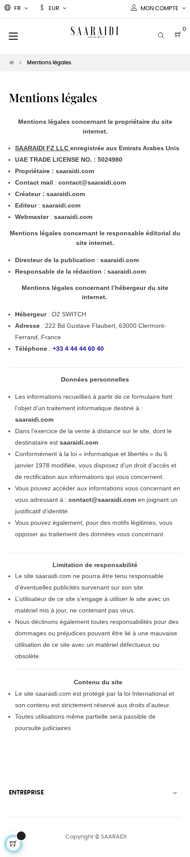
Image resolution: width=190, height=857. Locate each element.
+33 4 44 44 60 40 (78, 348)
